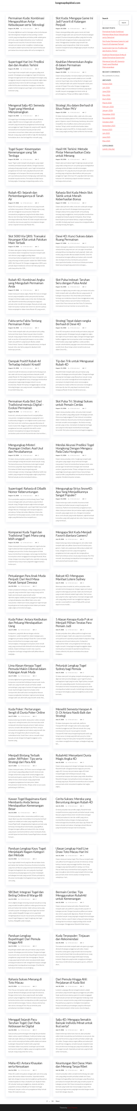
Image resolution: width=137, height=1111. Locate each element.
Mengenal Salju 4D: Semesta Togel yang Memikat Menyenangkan (26, 108)
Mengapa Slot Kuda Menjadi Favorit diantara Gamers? (74, 533)
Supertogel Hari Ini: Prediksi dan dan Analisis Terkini (26, 63)
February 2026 (108, 106)
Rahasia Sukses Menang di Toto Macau (25, 980)
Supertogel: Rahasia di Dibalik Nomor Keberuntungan (27, 490)
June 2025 (106, 137)
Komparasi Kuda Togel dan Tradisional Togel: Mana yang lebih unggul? (26, 535)
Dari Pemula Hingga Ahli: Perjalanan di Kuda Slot (71, 980)
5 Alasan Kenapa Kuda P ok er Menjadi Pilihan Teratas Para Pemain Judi (74, 622)
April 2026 (106, 99)
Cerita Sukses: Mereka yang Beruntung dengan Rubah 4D (74, 800)
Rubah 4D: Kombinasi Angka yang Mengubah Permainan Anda (26, 283)
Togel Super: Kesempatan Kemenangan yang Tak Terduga (24, 152)
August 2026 (107, 84)
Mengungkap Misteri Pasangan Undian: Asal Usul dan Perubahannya (25, 448)
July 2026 (106, 87)
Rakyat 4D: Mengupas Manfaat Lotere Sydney (70, 577)
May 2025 (106, 141)
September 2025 (108, 125)
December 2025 (108, 114)
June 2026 (106, 91)
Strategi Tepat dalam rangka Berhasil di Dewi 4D (73, 322)
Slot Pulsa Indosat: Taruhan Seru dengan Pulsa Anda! (73, 281)
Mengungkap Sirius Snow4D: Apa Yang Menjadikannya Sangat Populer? (74, 492)
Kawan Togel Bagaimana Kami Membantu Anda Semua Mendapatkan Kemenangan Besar (27, 804)
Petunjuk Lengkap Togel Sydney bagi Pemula (71, 667)
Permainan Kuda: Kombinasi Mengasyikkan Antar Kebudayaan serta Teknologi (26, 21)
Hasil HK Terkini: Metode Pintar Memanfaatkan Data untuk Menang (73, 152)
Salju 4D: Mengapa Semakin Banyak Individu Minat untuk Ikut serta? (74, 1023)
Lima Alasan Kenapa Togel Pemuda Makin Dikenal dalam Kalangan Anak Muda (27, 669)
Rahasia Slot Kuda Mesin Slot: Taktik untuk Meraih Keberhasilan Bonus (74, 196)
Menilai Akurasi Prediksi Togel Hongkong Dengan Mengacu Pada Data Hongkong (75, 448)
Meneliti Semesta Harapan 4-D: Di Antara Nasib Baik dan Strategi (74, 712)
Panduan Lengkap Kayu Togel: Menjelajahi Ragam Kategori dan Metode (27, 852)
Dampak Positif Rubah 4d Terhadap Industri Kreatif (24, 362)
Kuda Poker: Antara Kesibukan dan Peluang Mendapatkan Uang (27, 622)
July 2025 (106, 133)
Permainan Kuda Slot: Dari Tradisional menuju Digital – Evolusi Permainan (26, 404)
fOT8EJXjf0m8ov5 (28, 28)
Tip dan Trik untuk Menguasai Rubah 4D (75, 362)
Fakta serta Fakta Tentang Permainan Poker (24, 322)
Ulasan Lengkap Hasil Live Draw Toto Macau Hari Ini (72, 850)
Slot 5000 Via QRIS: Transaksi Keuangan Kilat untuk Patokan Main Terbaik (27, 239)
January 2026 (107, 110)
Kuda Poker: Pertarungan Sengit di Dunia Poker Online (26, 710)
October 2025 (107, 122)
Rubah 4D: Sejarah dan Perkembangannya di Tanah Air (25, 196)
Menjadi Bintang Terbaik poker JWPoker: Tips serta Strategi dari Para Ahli (25, 758)
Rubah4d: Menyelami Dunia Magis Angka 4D (73, 756)
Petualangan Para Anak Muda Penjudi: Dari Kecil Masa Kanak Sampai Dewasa (27, 579)
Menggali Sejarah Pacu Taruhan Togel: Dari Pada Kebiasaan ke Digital (24, 1023)
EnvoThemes (72, 1107)
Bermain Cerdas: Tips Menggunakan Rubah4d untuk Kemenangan (71, 895)
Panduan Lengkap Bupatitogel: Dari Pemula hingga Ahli (24, 939)
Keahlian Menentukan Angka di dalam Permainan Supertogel (74, 65)
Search (105, 18)
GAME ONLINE (108, 149)
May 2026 (106, 95)
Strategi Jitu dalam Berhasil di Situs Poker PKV (74, 106)
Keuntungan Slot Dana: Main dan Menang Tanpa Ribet (74, 1064)
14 (52, 1101)
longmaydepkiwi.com (67, 2)
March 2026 (107, 103)
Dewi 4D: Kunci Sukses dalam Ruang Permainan (74, 237)
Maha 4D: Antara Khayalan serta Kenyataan (25, 1064)
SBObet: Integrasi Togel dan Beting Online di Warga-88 (26, 893)
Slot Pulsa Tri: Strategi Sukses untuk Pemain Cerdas (74, 402)
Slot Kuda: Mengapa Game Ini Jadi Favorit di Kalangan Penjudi (74, 21)
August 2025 (107, 129)
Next (58, 1101)
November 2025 (108, 118)
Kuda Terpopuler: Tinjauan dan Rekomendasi (73, 937)
